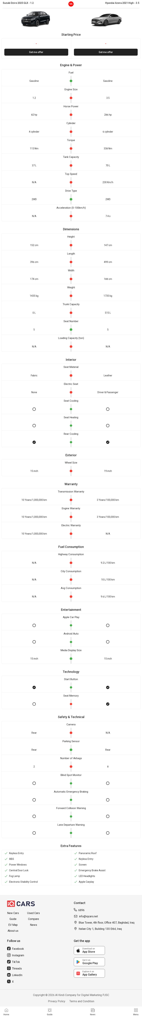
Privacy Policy (56, 1001)
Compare (33, 919)
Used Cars (33, 913)
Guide (13, 919)
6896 (81, 910)
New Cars (13, 913)
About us (13, 930)
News (33, 925)
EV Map (13, 925)
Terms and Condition (81, 1001)
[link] (89, 950)
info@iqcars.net (88, 916)
